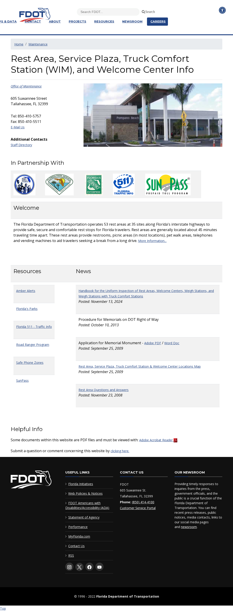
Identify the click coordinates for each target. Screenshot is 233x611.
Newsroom (132, 21)
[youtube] (99, 567)
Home (18, 44)
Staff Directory (21, 145)
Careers (158, 21)
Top (3, 608)
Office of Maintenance (26, 86)
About (55, 21)
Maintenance (38, 44)
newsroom (189, 527)
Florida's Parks (27, 309)
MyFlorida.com (79, 536)
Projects (77, 21)
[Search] (142, 11)
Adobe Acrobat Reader (156, 440)
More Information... (152, 241)
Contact (33, 21)
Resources (104, 21)
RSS (71, 555)
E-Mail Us (18, 127)
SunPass (22, 380)
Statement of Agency (83, 517)
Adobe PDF (152, 343)
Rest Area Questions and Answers (104, 390)
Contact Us (76, 546)
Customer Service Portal (138, 508)
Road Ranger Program (32, 344)
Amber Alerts (25, 291)
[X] (79, 567)
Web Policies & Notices (85, 493)
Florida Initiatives (80, 484)
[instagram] (69, 567)
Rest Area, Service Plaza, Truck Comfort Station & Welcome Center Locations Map (140, 366)
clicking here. (120, 451)
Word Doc (171, 343)
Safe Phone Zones (29, 362)
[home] (31, 480)
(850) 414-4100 (143, 502)
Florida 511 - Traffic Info (34, 326)
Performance (78, 527)
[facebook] (89, 567)
